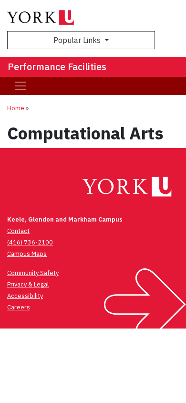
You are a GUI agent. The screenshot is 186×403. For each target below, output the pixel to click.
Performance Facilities (57, 66)
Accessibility (25, 296)
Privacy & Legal (28, 284)
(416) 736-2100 (30, 242)
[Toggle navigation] (20, 86)
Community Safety (33, 273)
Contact (18, 231)
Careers (18, 307)
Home (15, 108)
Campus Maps (27, 254)
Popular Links (78, 40)
